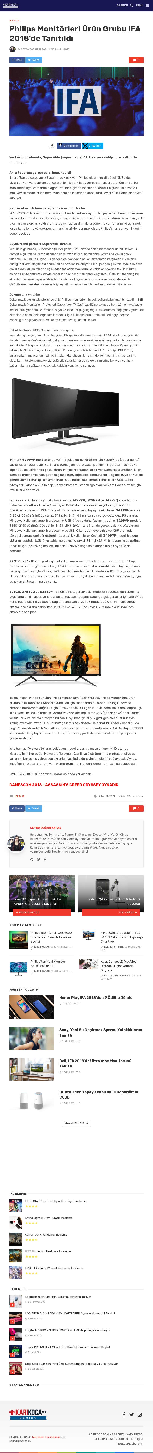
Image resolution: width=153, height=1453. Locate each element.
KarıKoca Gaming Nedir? (106, 1434)
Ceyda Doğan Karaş (33, 49)
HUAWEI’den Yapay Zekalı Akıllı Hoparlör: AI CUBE (98, 1094)
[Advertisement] (76, 1158)
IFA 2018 (14, 21)
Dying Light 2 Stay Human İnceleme (49, 1218)
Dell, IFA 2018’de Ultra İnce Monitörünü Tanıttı (95, 1063)
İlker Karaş (42, 947)
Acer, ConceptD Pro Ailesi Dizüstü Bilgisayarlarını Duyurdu (119, 966)
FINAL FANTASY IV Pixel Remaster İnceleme (54, 1268)
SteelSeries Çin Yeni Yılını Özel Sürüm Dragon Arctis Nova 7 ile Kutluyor (71, 1364)
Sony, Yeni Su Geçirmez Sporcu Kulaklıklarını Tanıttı (100, 1032)
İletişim (137, 1439)
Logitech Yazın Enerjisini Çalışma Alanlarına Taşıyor (58, 1296)
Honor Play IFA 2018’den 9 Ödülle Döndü (96, 997)
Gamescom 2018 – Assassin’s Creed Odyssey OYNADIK (63, 785)
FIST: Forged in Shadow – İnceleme (48, 1251)
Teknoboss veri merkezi (46, 1437)
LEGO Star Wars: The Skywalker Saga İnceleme (55, 1201)
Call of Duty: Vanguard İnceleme (46, 1234)
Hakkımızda (134, 1434)
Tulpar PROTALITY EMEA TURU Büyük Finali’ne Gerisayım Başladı (67, 1347)
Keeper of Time (114, 947)
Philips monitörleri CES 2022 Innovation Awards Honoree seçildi (51, 937)
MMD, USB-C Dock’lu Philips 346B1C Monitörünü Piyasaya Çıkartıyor (122, 937)
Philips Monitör (136, 796)
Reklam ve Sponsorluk (111, 1439)
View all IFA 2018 (74, 1123)
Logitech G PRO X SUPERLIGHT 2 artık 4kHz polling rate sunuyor (67, 1330)
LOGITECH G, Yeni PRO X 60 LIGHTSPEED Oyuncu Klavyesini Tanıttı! (70, 1313)
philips (122, 796)
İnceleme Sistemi (130, 1444)
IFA (102, 796)
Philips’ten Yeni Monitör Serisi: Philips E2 (48, 964)
